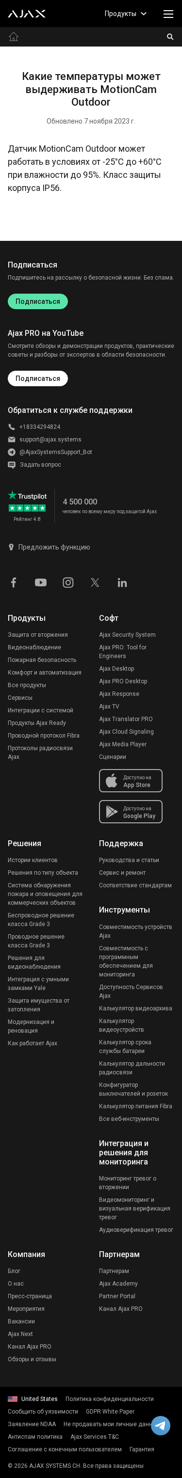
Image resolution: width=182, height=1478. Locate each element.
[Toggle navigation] (168, 13)
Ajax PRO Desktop (123, 681)
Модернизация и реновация (31, 1026)
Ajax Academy (118, 1283)
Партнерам (114, 1271)
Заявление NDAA (32, 1424)
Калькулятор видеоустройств (121, 1025)
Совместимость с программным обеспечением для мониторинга (126, 961)
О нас (16, 1283)
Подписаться (38, 301)
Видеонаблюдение (34, 647)
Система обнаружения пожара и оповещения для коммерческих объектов (45, 894)
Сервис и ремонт (122, 872)
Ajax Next (20, 1334)
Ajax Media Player (123, 744)
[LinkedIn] (122, 581)
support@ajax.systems (50, 439)
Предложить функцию (54, 547)
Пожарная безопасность (42, 660)
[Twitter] (95, 581)
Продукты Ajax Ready (37, 723)
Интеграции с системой (40, 710)
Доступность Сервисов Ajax (131, 991)
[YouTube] (41, 581)
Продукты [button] (120, 13)
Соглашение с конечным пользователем (65, 1449)
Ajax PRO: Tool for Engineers (123, 652)
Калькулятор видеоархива (135, 1008)
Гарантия (142, 1449)
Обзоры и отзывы (32, 1359)
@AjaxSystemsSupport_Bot (55, 452)
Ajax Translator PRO (126, 719)
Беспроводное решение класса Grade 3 (41, 920)
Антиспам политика (35, 1436)
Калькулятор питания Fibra (135, 1106)
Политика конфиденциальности (110, 1399)
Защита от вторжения (38, 634)
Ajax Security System (127, 634)
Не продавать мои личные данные (112, 1424)
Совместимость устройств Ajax (135, 931)
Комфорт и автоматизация (45, 672)
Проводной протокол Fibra (44, 735)
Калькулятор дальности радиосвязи (132, 1068)
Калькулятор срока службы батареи (125, 1046)
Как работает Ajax (32, 1043)
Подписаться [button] (38, 378)
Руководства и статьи (129, 860)
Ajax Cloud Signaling (126, 731)
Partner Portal (117, 1296)
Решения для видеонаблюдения (34, 962)
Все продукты (27, 685)
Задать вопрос (40, 464)
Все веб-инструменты (129, 1119)
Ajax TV (109, 706)
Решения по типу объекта (43, 872)
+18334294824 (39, 427)
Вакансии (21, 1321)
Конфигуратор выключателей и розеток (133, 1089)
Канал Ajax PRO (29, 1346)
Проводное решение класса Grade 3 (36, 941)
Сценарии (112, 757)
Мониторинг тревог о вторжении (127, 1183)
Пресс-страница (30, 1296)
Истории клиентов (33, 860)
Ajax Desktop (116, 668)
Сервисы (20, 697)
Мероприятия (26, 1308)
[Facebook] (13, 581)
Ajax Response (119, 694)
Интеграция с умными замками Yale (38, 983)
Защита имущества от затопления (38, 1005)
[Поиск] (170, 37)
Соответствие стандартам (135, 885)
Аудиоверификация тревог (136, 1229)
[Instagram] (68, 581)
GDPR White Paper (110, 1411)
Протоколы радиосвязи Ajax (40, 752)
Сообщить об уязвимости (43, 1411)
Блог (14, 1271)
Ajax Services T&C (94, 1436)
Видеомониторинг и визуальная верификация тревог (134, 1208)
